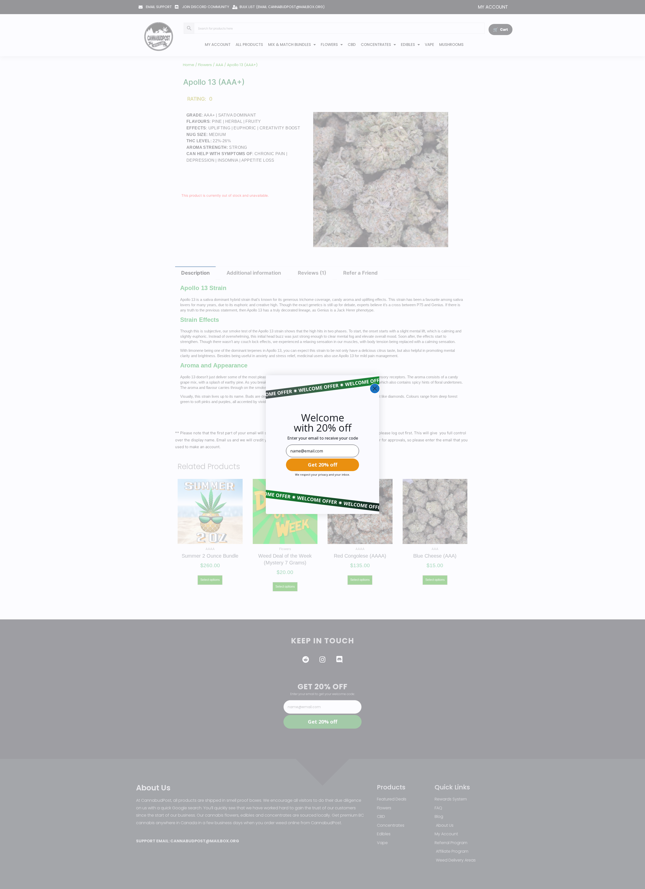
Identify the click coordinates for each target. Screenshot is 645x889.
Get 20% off (322, 464)
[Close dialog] (374, 388)
